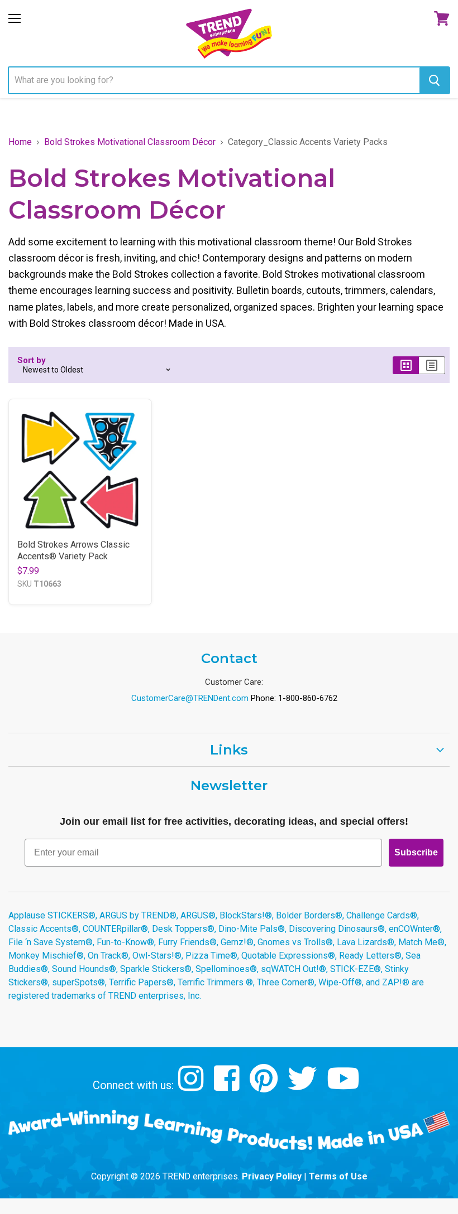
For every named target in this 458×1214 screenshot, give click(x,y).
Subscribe (416, 852)
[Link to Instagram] (192, 1086)
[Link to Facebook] (228, 1086)
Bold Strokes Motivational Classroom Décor (130, 142)
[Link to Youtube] (344, 1086)
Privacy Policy (272, 1176)
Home (20, 142)
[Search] (434, 80)
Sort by (31, 360)
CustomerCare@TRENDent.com (190, 698)
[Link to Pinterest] (265, 1086)
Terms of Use (338, 1176)
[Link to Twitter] (303, 1086)
